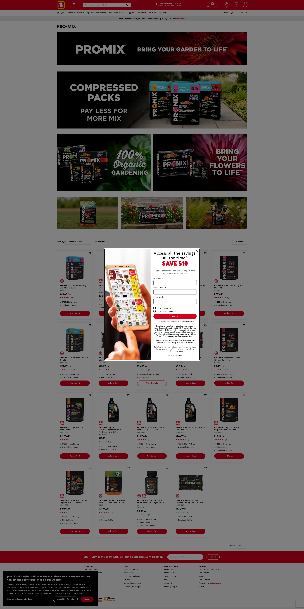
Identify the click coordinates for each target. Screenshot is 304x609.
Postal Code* (159, 297)
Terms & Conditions (175, 356)
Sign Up (175, 316)
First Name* (158, 278)
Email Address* (159, 288)
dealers (167, 332)
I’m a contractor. (164, 308)
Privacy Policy (162, 336)
